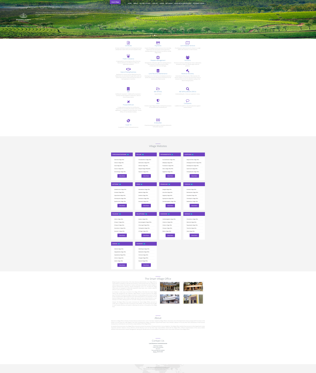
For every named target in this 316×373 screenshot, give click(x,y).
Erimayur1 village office (119, 222)
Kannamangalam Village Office (144, 222)
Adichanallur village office (143, 162)
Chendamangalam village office (169, 201)
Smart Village (115, 2)
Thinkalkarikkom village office (144, 159)
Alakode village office (118, 248)
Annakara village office (191, 189)
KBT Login (168, 3)
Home (130, 3)
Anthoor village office (118, 258)
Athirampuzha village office (120, 198)
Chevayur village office (167, 228)
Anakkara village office (143, 195)
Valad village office (191, 231)
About (135, 3)
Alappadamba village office (120, 251)
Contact (155, 3)
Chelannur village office (167, 222)
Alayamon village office (143, 171)
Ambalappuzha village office (193, 165)
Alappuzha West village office (193, 159)
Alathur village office (118, 219)
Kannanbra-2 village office (119, 228)
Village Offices (145, 3)
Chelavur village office (167, 225)
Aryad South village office (192, 168)
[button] (9, 19)
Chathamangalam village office (169, 219)
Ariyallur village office (143, 219)
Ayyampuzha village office (168, 198)
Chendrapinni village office (192, 198)
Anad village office (118, 165)
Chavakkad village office (192, 195)
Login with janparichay (182, 3)
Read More (42, 16)
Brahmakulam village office (192, 192)
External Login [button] (198, 3)
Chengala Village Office (143, 258)
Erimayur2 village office (119, 225)
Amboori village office (119, 162)
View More (122, 176)
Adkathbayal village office (143, 248)
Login (162, 3)
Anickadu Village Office (119, 192)
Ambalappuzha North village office (194, 162)
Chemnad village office (143, 254)
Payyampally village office (192, 225)
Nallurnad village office (191, 222)
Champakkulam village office (193, 171)
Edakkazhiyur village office (192, 201)
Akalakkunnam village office (120, 189)
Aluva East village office (167, 192)
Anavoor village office (119, 168)
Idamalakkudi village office (144, 189)
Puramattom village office (168, 165)
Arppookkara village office (119, 195)
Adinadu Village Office (143, 165)
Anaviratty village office (143, 201)
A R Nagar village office (143, 231)
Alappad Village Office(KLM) (144, 168)
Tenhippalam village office (144, 228)
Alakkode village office (143, 192)
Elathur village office (167, 231)
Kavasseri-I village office (119, 231)
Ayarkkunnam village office (120, 201)
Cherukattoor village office (192, 219)
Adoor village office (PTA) (168, 168)
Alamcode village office (119, 159)
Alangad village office (167, 189)
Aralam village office (118, 261)
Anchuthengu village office (120, 171)
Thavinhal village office (191, 228)
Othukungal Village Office (143, 225)
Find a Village (40, 19)
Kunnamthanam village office (169, 159)
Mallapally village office (167, 162)
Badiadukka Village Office (143, 251)
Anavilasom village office (143, 198)
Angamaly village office (167, 195)
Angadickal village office (168, 171)
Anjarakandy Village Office (119, 254)
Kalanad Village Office (143, 261)
